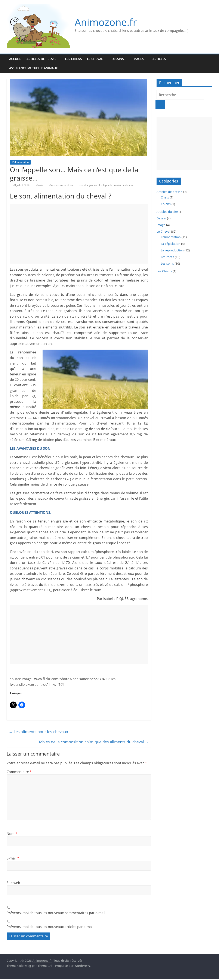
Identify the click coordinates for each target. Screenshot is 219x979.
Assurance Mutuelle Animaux (33, 68)
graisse (93, 185)
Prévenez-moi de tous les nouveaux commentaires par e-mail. (56, 912)
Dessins (118, 59)
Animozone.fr (106, 22)
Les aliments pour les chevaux (38, 731)
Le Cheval (95, 59)
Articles (159, 59)
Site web (13, 882)
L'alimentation (20, 162)
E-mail (13, 858)
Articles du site (167, 212)
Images (138, 59)
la (100, 185)
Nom (12, 833)
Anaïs (40, 185)
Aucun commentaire (61, 185)
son (131, 185)
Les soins (167, 263)
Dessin (161, 218)
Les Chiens (73, 59)
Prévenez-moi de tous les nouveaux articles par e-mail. (50, 926)
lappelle (107, 185)
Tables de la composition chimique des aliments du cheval (93, 741)
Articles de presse (41, 59)
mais (117, 185)
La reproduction (172, 250)
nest (124, 185)
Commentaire (19, 771)
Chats (165, 197)
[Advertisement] (79, 234)
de (85, 185)
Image (161, 225)
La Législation (170, 244)
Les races (167, 257)
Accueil (15, 59)
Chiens (166, 204)
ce (81, 185)
